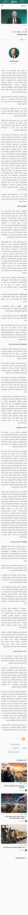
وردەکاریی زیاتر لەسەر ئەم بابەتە (13, 752)
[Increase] (2, 39)
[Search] (7, 2)
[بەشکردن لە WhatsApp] (21, 32)
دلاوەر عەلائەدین (14, 61)
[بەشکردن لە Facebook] (26, 32)
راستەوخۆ (22, 6)
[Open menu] (2, 5)
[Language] (5, 2)
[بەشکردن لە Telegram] (18, 32)
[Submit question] (23, 739)
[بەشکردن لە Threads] (16, 32)
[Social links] (2, 2)
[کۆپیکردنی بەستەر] (13, 32)
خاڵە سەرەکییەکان (16, 748)
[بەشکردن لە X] (23, 32)
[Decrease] (6, 39)
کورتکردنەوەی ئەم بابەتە (15, 744)
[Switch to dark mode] (23, 2)
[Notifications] (25, 2)
